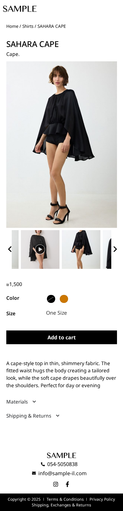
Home (12, 26)
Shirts (27, 26)
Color (12, 298)
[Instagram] (55, 484)
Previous (9, 248)
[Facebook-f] (67, 484)
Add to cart (61, 337)
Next (114, 248)
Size (10, 313)
